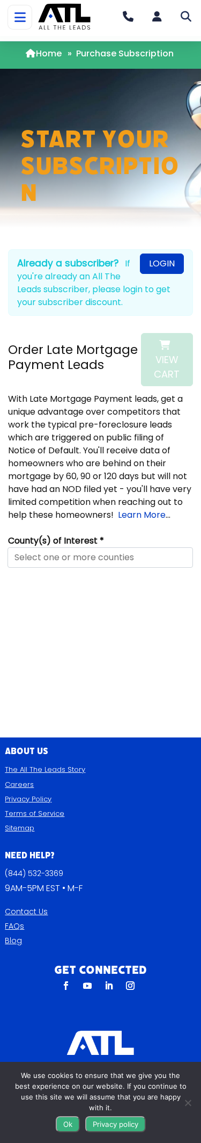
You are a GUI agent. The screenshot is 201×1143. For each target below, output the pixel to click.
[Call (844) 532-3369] (128, 16)
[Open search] (186, 16)
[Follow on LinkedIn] (108, 985)
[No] (187, 1102)
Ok (67, 1124)
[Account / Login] (157, 16)
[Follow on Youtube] (87, 985)
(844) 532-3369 (34, 873)
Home (49, 53)
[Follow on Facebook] (66, 985)
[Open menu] (20, 17)
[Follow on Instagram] (130, 985)
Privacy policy (115, 1124)
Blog (13, 940)
